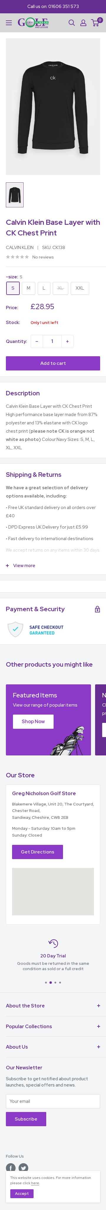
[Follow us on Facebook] (11, 1168)
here (35, 1183)
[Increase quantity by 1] (67, 341)
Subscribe (26, 1119)
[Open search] (72, 23)
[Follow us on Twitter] (23, 1168)
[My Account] (83, 23)
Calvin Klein (20, 248)
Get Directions (37, 852)
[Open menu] (9, 22)
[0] (95, 22)
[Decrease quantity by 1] (37, 341)
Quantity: (16, 341)
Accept (22, 1193)
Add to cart (53, 363)
